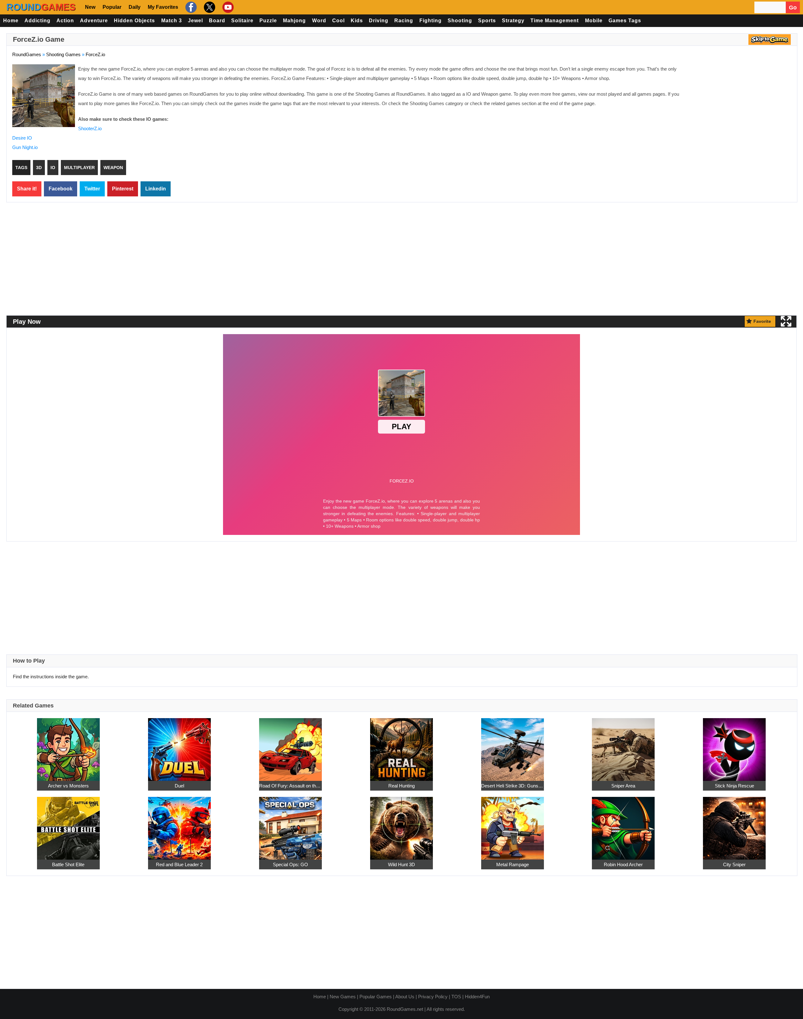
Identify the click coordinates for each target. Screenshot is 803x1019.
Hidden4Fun (477, 996)
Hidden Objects (134, 20)
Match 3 (171, 20)
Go (793, 7)
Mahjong (294, 20)
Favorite (762, 321)
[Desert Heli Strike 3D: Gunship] (512, 746)
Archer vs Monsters (68, 785)
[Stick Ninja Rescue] (734, 746)
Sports (487, 20)
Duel (179, 785)
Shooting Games (63, 54)
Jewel (195, 20)
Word (319, 20)
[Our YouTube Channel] (227, 7)
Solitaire (242, 20)
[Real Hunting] (401, 746)
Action (65, 20)
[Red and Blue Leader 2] (179, 824)
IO (53, 167)
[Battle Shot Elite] (68, 824)
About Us (404, 996)
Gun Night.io (25, 147)
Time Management (554, 20)
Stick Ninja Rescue (734, 785)
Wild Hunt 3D (401, 864)
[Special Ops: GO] (290, 824)
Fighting (430, 20)
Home (11, 20)
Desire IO (22, 138)
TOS (456, 996)
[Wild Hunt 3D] (401, 824)
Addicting (37, 20)
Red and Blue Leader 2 (179, 864)
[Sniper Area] (623, 746)
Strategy (513, 20)
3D (39, 167)
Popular (112, 7)
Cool (338, 20)
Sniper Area (623, 785)
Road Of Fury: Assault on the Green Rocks (290, 785)
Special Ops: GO (290, 864)
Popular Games (375, 996)
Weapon (113, 167)
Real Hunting (401, 785)
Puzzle (268, 20)
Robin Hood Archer (623, 864)
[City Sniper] (734, 824)
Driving (378, 20)
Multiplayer (79, 167)
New (90, 7)
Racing (403, 20)
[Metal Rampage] (512, 824)
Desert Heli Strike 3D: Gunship (512, 785)
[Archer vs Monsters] (68, 746)
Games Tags (625, 20)
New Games (343, 996)
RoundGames (26, 54)
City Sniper (734, 864)
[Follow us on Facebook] (190, 7)
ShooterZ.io (90, 128)
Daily (135, 7)
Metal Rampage (512, 864)
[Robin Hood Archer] (623, 824)
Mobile (594, 20)
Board (217, 20)
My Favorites (163, 7)
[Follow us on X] (208, 7)
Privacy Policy (433, 996)
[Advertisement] (738, 110)
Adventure (94, 20)
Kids (357, 20)
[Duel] (179, 746)
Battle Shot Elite (68, 864)
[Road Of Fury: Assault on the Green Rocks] (290, 746)
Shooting (460, 20)
